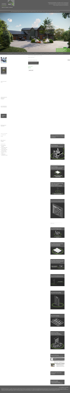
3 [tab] (24, 51)
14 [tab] (37, 51)
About (24, 53)
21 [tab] (45, 51)
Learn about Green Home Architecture (4, 106)
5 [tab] (27, 51)
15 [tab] (38, 51)
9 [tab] (31, 51)
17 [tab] (40, 51)
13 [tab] (36, 51)
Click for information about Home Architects (4, 98)
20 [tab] (44, 51)
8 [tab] (30, 51)
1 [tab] (22, 51)
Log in (2, 136)
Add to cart (31, 70)
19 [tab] (42, 51)
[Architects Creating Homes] (7, 7)
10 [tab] (32, 51)
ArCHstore (47, 53)
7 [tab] (29, 51)
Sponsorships (61, 53)
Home (20, 53)
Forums (56, 53)
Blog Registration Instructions (3, 125)
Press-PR (51, 53)
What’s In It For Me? (3, 63)
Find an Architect (9, 53)
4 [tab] (25, 51)
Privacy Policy (66, 387)
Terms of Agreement (61, 387)
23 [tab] (47, 51)
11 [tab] (33, 51)
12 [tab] (35, 51)
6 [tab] (28, 51)
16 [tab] (39, 51)
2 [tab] (23, 51)
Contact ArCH (16, 53)
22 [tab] (46, 51)
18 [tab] (41, 51)
